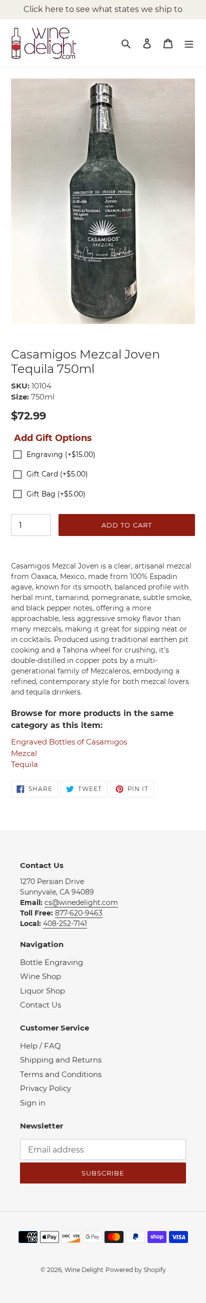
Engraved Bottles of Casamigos (69, 741)
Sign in (33, 1103)
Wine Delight (84, 1270)
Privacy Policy (45, 1088)
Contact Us (40, 1005)
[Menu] (189, 43)
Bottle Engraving (51, 962)
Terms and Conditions (61, 1074)
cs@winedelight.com (81, 902)
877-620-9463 (78, 913)
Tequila (24, 764)
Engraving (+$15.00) (61, 454)
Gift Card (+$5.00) (57, 474)
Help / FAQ (40, 1045)
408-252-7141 (65, 923)
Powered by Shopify (136, 1270)
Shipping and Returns (61, 1059)
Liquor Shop (42, 991)
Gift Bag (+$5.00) (56, 494)
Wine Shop (40, 976)
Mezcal (24, 753)
